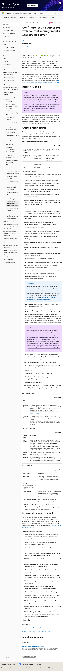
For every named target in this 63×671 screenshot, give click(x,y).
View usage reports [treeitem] (10, 140)
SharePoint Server (32, 22)
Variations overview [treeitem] (11, 129)
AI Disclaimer (4, 667)
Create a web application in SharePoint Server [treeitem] (11, 228)
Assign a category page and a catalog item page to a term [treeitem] (13, 187)
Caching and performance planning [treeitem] (12, 136)
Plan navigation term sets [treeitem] (12, 127)
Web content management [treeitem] (9, 100)
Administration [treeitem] (8, 67)
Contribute (29, 667)
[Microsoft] (3, 13)
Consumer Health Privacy (46, 667)
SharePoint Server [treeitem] (7, 28)
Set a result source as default (31, 50)
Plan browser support (31, 106)
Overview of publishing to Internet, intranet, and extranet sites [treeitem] (12, 106)
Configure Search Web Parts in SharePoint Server (36, 631)
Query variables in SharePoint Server (33, 628)
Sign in (59, 13)
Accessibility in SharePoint (40, 108)
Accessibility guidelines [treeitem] (9, 33)
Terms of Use (4, 670)
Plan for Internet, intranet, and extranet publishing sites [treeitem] (12, 112)
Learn (24, 22)
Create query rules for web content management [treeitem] (12, 210)
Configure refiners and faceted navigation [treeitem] (12, 198)
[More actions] (60, 23)
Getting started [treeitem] (7, 39)
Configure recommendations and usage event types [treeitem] (12, 216)
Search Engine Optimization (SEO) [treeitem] (10, 156)
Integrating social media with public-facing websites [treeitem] (12, 162)
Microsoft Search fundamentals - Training (33, 646)
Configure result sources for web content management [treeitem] (12, 203)
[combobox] (10, 24)
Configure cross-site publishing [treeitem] (12, 177)
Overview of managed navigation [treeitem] (11, 123)
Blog (22, 667)
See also (26, 52)
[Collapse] (19, 21)
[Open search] (55, 13)
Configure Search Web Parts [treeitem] (12, 193)
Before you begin (28, 46)
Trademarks (13, 670)
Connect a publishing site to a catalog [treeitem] (12, 182)
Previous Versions (14, 667)
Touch (33, 110)
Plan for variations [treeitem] (10, 132)
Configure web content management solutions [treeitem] (13, 172)
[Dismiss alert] (60, 3)
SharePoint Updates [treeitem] (8, 30)
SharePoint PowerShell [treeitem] (9, 262)
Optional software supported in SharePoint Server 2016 (43, 346)
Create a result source (29, 48)
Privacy (35, 667)
